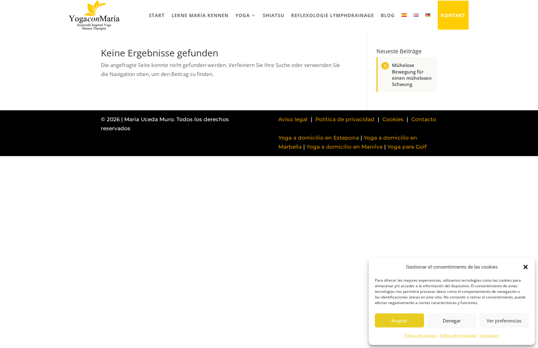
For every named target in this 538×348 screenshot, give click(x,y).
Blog (388, 15)
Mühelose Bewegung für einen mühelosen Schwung (412, 74)
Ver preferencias (504, 320)
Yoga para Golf (407, 147)
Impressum (489, 335)
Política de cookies (421, 335)
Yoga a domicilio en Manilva (344, 147)
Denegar (452, 320)
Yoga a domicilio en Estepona (318, 138)
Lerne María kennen (200, 15)
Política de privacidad (458, 335)
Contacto (423, 119)
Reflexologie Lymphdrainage (332, 15)
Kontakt (453, 15)
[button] (525, 267)
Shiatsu (273, 15)
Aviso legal (293, 119)
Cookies (393, 119)
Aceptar (399, 320)
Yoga (242, 15)
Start (157, 15)
